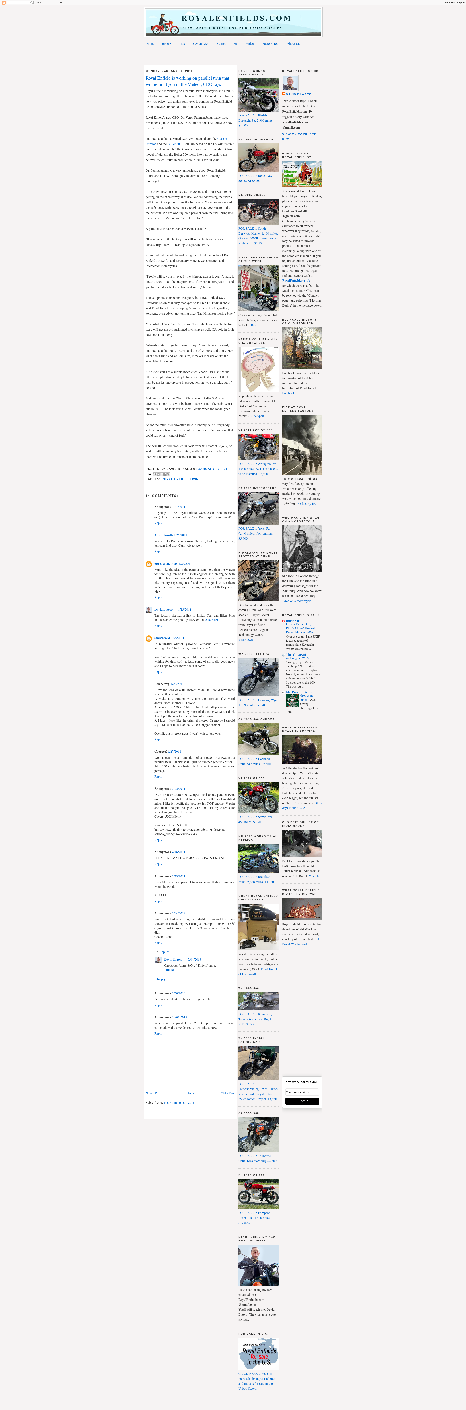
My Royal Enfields (299, 692)
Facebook (288, 393)
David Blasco (163, 609)
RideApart (257, 416)
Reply (158, 523)
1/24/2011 (178, 506)
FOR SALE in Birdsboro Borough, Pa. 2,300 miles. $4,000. (255, 120)
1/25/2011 (180, 535)
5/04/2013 (178, 913)
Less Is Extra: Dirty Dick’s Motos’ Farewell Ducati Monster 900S (301, 628)
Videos (250, 43)
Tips (182, 43)
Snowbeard (162, 637)
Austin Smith (163, 535)
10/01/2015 (179, 1017)
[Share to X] (161, 474)
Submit (302, 1101)
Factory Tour (271, 43)
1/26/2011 (177, 684)
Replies (164, 952)
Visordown (245, 639)
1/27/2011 (174, 751)
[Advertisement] (233, 56)
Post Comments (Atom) (179, 1102)
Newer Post (153, 1093)
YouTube (314, 876)
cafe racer (211, 619)
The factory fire (306, 503)
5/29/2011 (178, 876)
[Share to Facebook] (165, 474)
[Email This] (154, 474)
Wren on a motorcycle (296, 601)
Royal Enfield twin (180, 479)
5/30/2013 (178, 993)
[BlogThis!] (158, 474)
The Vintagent (296, 654)
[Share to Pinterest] (168, 474)
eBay (253, 325)
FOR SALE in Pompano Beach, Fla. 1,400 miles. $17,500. (254, 1218)
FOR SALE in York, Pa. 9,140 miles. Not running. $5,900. (255, 533)
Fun (235, 43)
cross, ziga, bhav (165, 563)
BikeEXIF (293, 620)
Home (150, 43)
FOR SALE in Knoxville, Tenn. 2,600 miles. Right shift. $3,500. (255, 1019)
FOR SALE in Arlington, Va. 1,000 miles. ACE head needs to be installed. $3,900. (258, 469)
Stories (221, 43)
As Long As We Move (300, 658)
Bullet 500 (174, 144)
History (167, 43)
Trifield (169, 969)
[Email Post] (149, 473)
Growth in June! (306, 697)
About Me (293, 43)
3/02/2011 (178, 788)
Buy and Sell (200, 43)
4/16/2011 (178, 852)
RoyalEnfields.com (233, 17)
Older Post (228, 1093)
